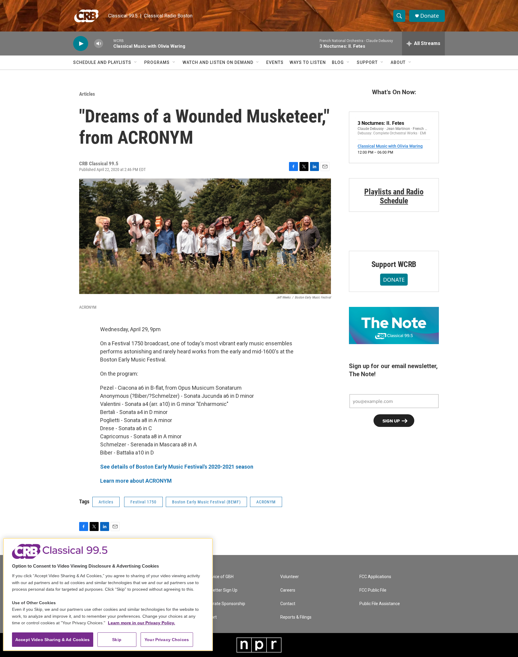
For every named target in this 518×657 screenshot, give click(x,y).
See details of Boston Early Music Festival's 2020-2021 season (176, 467)
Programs (157, 62)
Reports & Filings (295, 617)
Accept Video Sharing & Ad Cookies (52, 639)
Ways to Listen (308, 62)
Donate (429, 16)
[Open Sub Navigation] (135, 62)
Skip (116, 639)
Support (367, 62)
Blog (338, 62)
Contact (287, 604)
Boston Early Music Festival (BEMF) (206, 502)
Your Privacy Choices (166, 639)
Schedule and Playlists (102, 62)
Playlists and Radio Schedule (393, 196)
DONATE (394, 279)
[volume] (99, 43)
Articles (87, 94)
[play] (80, 43)
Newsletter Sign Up (219, 590)
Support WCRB (394, 264)
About (398, 62)
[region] (108, 594)
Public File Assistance (379, 604)
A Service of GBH (217, 576)
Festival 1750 (143, 502)
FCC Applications (375, 576)
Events (275, 62)
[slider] (108, 43)
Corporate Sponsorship (223, 604)
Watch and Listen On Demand (218, 62)
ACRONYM (266, 502)
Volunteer (289, 576)
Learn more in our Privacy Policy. (141, 622)
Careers (287, 590)
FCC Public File (372, 590)
